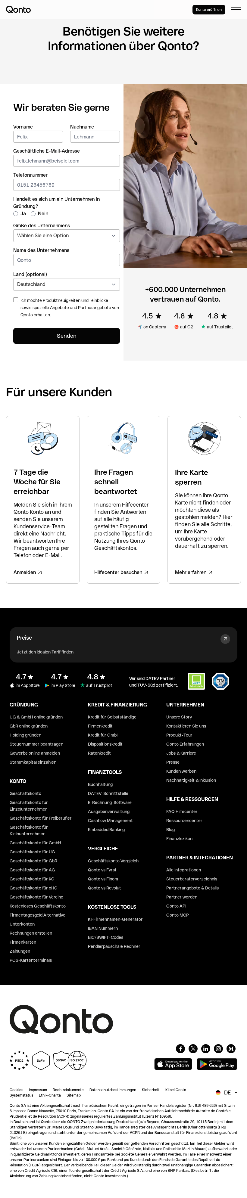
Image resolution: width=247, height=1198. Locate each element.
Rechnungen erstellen (31, 933)
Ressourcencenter (184, 820)
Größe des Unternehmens (41, 225)
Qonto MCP (177, 915)
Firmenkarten (23, 942)
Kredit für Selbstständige (112, 717)
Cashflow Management (110, 820)
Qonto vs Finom (103, 879)
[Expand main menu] (236, 9)
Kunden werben (181, 771)
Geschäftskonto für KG (32, 879)
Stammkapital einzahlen (33, 762)
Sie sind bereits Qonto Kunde (171, 69)
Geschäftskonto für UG (32, 851)
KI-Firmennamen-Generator (115, 919)
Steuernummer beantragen (36, 744)
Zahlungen (20, 951)
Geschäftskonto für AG (32, 869)
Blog (170, 829)
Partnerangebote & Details (192, 888)
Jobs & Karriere (181, 753)
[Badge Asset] (180, 1048)
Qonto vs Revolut (104, 888)
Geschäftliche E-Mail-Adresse (46, 151)
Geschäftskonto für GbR (33, 860)
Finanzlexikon (179, 838)
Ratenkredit (99, 753)
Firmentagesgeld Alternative (37, 915)
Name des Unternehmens (41, 250)
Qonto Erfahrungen (185, 744)
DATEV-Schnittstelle (108, 793)
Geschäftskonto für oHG (34, 888)
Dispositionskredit (105, 744)
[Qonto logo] (18, 9)
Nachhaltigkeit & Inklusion (191, 780)
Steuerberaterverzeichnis (191, 879)
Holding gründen (25, 735)
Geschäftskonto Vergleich (113, 860)
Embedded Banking (106, 829)
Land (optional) (30, 274)
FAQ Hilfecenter (182, 811)
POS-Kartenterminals (31, 960)
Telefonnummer (30, 175)
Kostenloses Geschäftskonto (38, 906)
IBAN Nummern (103, 928)
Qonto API (176, 906)
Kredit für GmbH (104, 735)
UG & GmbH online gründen (36, 717)
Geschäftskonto (25, 793)
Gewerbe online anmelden (35, 753)
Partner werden (181, 897)
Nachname (82, 127)
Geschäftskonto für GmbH (35, 842)
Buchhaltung (100, 784)
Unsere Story (179, 717)
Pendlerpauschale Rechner (114, 946)
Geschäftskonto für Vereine (36, 897)
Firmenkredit (100, 726)
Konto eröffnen (209, 10)
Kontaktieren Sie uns (186, 726)
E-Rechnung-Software (110, 802)
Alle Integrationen (183, 869)
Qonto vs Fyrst (102, 869)
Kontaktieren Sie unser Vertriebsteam (86, 69)
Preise (24, 638)
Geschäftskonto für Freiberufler (41, 818)
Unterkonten (22, 924)
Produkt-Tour (179, 735)
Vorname (23, 127)
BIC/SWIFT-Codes (105, 937)
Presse (173, 762)
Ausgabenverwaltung (109, 811)
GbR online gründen (29, 726)
